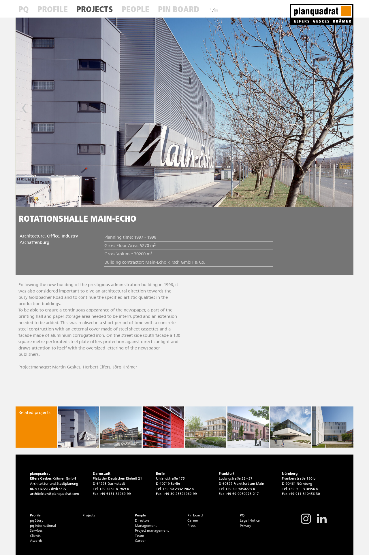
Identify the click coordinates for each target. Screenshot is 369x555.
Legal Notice (250, 520)
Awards (36, 541)
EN (216, 10)
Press (191, 526)
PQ (23, 9)
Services (36, 531)
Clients (35, 536)
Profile (52, 9)
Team (139, 536)
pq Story (36, 520)
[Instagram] (306, 523)
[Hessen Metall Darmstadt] (290, 427)
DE (210, 9)
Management (146, 526)
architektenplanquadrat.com (54, 494)
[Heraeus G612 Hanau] (248, 427)
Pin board (178, 9)
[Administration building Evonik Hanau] (121, 427)
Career (140, 541)
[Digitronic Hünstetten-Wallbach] (163, 427)
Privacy (245, 526)
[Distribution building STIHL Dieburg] (205, 427)
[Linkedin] (321, 523)
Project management (152, 531)
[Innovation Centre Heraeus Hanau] (332, 427)
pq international (43, 526)
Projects (94, 9)
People (135, 9)
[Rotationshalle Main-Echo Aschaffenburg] (78, 427)
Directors (142, 520)
